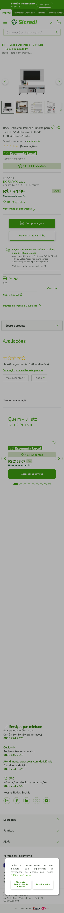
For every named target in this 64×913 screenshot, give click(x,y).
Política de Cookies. (21, 875)
